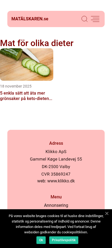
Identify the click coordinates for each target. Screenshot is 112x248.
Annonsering (56, 205)
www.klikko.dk (61, 180)
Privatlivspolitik (64, 240)
